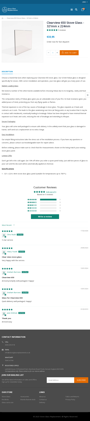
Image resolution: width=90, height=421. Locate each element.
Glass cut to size (7, 402)
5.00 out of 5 (51, 192)
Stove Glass (6, 396)
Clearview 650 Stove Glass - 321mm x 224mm (65, 24)
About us (42, 396)
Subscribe (81, 380)
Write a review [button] (45, 216)
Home (3, 18)
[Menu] (72, 9)
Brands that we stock (28, 399)
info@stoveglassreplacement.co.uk (17, 353)
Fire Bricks (5, 399)
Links (84, 2)
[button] (52, 30)
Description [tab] (7, 71)
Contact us (43, 399)
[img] (7, 231)
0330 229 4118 (10, 345)
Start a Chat (9, 360)
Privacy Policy (70, 399)
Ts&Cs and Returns (72, 396)
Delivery (42, 402)
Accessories (25, 396)
